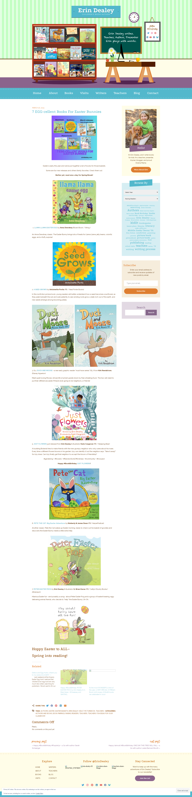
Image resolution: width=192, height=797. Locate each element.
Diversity (141, 215)
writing (130, 249)
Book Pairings (59, 713)
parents (133, 236)
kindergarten (145, 223)
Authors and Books (44, 713)
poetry (153, 238)
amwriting (135, 207)
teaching (150, 246)
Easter (51, 711)
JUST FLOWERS (40, 444)
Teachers (83, 713)
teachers (141, 245)
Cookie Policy (39, 793)
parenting (151, 233)
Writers (52, 767)
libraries (141, 226)
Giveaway (127, 220)
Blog (51, 775)
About (38, 771)
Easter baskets (61, 711)
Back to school (130, 213)
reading (148, 243)
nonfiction (141, 233)
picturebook (131, 238)
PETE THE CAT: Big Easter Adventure (49, 523)
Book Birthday (141, 213)
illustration (135, 220)
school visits (130, 246)
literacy (150, 226)
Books (38, 775)
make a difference (140, 228)
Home (37, 767)
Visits (37, 778)
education (149, 215)
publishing (137, 242)
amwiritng (152, 205)
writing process (145, 249)
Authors (133, 210)
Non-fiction (130, 233)
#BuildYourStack (133, 205)
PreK (150, 240)
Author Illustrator (146, 207)
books (152, 213)
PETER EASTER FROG (42, 589)
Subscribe (141, 291)
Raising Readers (72, 713)
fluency (153, 218)
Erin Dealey (143, 217)
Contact (53, 778)
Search (141, 307)
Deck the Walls (133, 215)
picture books (143, 238)
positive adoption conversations (138, 240)
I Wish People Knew (151, 220)
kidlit (134, 223)
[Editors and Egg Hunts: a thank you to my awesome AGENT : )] (46, 678)
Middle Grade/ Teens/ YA (141, 230)
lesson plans (132, 226)
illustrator (142, 220)
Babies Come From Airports (147, 211)
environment (130, 218)
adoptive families (144, 205)
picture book (144, 235)
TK (155, 246)
